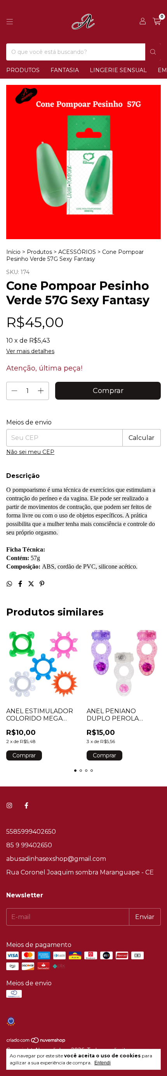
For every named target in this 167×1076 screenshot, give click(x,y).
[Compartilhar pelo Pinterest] (42, 584)
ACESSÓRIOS (77, 251)
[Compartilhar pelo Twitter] (32, 584)
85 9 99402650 (29, 845)
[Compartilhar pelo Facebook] (21, 584)
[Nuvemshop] (36, 1041)
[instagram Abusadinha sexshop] (9, 805)
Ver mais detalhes (30, 351)
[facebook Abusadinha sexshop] (26, 805)
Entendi (102, 1063)
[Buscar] (153, 51)
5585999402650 (31, 831)
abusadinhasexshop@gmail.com (56, 858)
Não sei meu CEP (30, 451)
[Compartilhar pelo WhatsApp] (10, 584)
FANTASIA (64, 70)
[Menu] (9, 21)
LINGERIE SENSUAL (118, 70)
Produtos (23, 70)
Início (13, 251)
